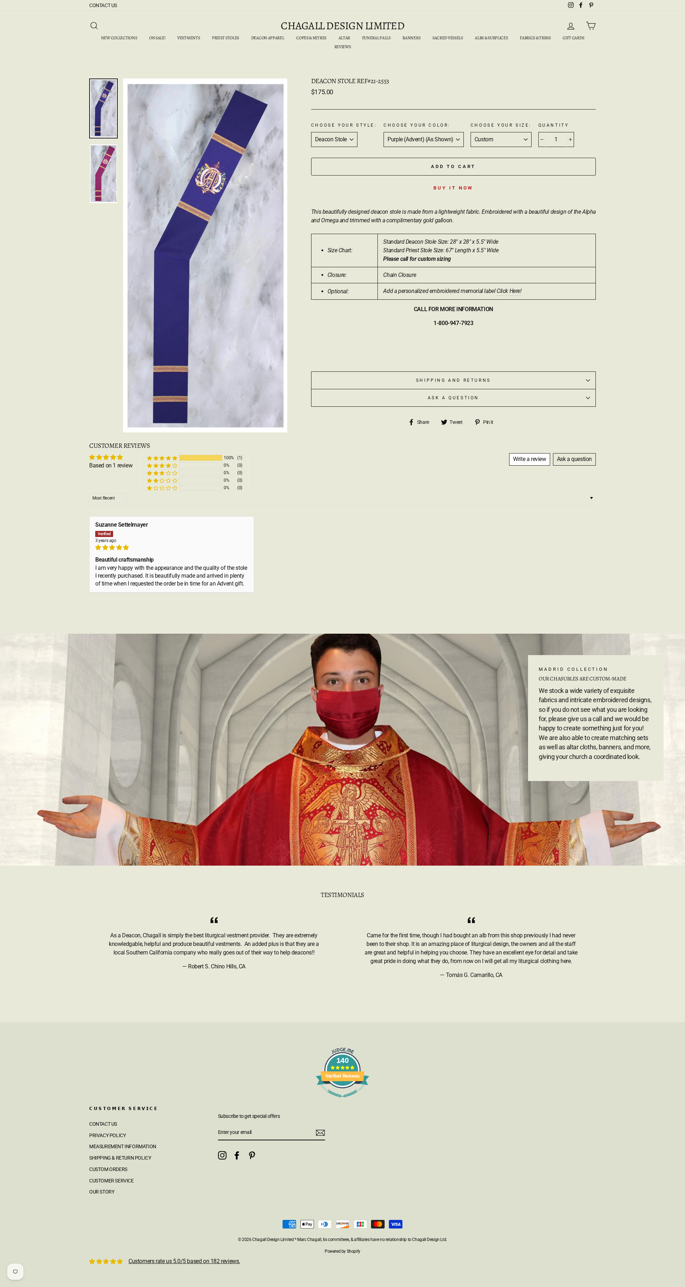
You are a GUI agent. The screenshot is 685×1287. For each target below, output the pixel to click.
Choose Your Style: (344, 125)
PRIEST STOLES (225, 38)
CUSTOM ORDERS (108, 1169)
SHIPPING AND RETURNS (453, 380)
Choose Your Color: (417, 125)
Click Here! (509, 291)
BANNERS (411, 38)
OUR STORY (101, 1192)
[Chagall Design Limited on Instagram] (222, 1155)
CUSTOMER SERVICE (111, 1181)
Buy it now (453, 188)
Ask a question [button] (574, 459)
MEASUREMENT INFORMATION (122, 1146)
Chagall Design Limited (342, 26)
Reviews (342, 47)
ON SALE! (157, 38)
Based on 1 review (110, 465)
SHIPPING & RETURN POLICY (120, 1158)
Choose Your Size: (501, 125)
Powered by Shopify (342, 1251)
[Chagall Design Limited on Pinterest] (252, 1155)
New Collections (119, 38)
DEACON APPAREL (267, 38)
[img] (171, 547)
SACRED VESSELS (447, 38)
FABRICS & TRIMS (535, 38)
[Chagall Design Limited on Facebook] (237, 1155)
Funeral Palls (376, 38)
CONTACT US (103, 5)
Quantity (553, 125)
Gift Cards (573, 38)
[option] (205, 255)
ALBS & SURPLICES (491, 38)
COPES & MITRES (311, 38)
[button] (162, 458)
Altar (344, 38)
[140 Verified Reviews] (342, 1101)
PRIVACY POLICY (107, 1135)
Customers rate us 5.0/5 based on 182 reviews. (184, 1261)
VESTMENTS (188, 38)
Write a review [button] (529, 459)
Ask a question (453, 397)
